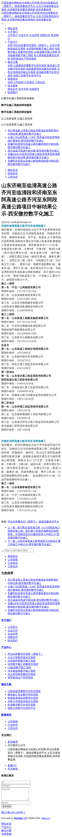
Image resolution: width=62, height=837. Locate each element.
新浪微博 (13, 742)
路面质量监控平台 (49, 521)
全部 (10, 45)
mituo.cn (45, 818)
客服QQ (12, 765)
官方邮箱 (13, 768)
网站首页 (13, 28)
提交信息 (7, 806)
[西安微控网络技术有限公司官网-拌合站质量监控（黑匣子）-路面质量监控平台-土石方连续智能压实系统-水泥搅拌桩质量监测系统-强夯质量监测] (31, 11)
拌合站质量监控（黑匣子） (23, 521)
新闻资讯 (13, 173)
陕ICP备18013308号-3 (13, 812)
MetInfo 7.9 (20, 818)
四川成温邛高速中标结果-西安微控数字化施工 (33, 150)
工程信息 (13, 177)
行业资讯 (13, 563)
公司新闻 (13, 559)
